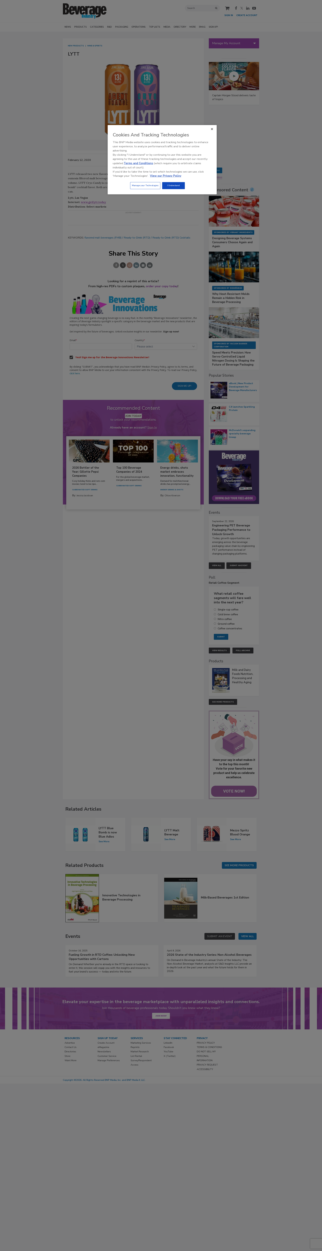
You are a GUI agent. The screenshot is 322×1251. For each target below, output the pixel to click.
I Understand (173, 185)
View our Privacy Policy (165, 176)
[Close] (212, 129)
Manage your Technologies (145, 185)
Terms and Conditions (138, 163)
